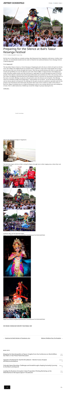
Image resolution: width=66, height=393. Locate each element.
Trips (21, 55)
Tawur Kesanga (25, 325)
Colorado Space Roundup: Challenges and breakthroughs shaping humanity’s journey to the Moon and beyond (30, 366)
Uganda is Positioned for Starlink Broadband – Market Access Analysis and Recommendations (25, 360)
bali (4, 325)
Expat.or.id (9, 64)
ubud (31, 325)
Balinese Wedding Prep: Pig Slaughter (51, 338)
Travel (18, 55)
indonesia (7, 325)
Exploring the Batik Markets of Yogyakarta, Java (17, 338)
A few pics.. (6, 88)
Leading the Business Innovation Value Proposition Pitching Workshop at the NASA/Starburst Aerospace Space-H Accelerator (27, 371)
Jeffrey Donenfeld (13, 3)
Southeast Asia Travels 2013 (16, 325)
